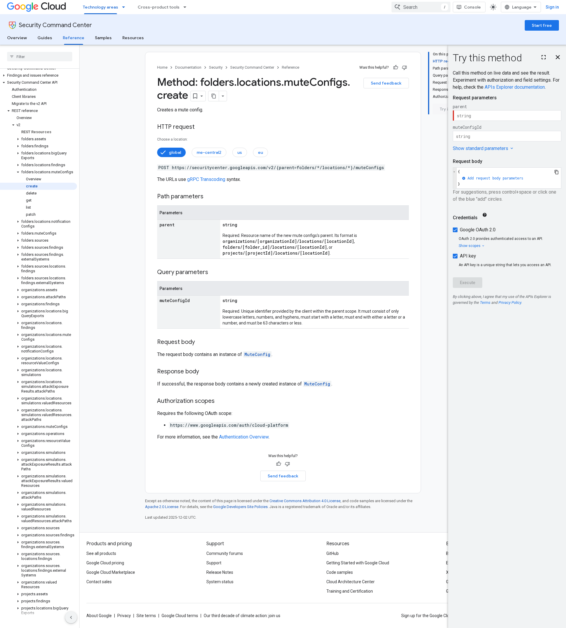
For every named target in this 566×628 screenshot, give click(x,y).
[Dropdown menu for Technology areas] (125, 7)
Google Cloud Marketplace (110, 572)
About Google (99, 615)
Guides (44, 37)
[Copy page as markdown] (213, 96)
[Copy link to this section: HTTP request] (200, 127)
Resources (133, 37)
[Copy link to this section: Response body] (205, 371)
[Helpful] (395, 67)
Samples (103, 37)
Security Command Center (55, 25)
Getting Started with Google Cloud (357, 563)
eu (260, 152)
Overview (17, 37)
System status (219, 581)
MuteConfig (257, 354)
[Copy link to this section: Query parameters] (214, 272)
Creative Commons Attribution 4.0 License (304, 501)
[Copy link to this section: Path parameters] (209, 196)
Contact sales (99, 581)
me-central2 (209, 152)
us (239, 152)
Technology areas (100, 7)
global (175, 152)
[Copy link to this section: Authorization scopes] (220, 401)
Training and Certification (349, 591)
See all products (101, 553)
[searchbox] (39, 56)
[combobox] (420, 7)
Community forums (224, 553)
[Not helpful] (404, 67)
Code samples (339, 572)
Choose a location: (172, 139)
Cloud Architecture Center (350, 581)
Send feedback (386, 83)
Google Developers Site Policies (240, 507)
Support (213, 563)
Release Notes (219, 572)
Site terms (146, 615)
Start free (542, 25)
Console (472, 7)
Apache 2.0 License (161, 507)
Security (216, 67)
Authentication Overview (244, 437)
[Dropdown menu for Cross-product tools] (187, 7)
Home (162, 67)
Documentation (188, 67)
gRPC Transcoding (206, 179)
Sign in (552, 7)
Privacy (124, 615)
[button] (38, 75)
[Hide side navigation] (71, 617)
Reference (73, 37)
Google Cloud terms (180, 615)
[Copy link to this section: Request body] (201, 342)
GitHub (332, 553)
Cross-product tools (159, 7)
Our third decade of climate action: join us (242, 615)
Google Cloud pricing (105, 563)
